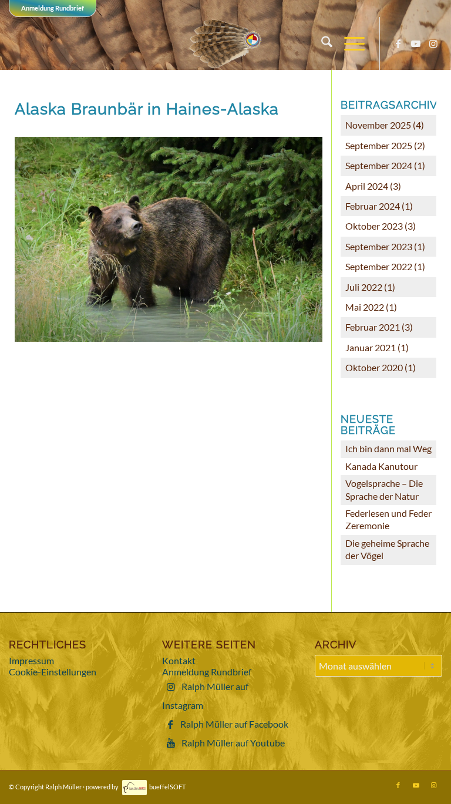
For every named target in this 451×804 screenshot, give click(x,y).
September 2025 (378, 145)
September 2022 (378, 266)
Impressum (31, 660)
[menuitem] (320, 43)
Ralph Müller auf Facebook (234, 723)
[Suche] (320, 43)
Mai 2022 (364, 306)
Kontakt (179, 660)
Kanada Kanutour (381, 466)
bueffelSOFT (167, 786)
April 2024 (366, 185)
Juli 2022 (363, 286)
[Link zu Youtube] (416, 43)
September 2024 (378, 165)
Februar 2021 (372, 326)
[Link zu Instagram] (433, 43)
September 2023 (378, 246)
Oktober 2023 (374, 225)
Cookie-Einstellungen (52, 671)
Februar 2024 (372, 205)
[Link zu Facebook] (398, 43)
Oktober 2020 (374, 367)
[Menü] (348, 43)
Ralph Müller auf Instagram (205, 696)
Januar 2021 (370, 347)
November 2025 (378, 124)
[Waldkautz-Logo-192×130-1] (226, 43)
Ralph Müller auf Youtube (233, 742)
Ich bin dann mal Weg (388, 448)
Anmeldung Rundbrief (52, 8)
